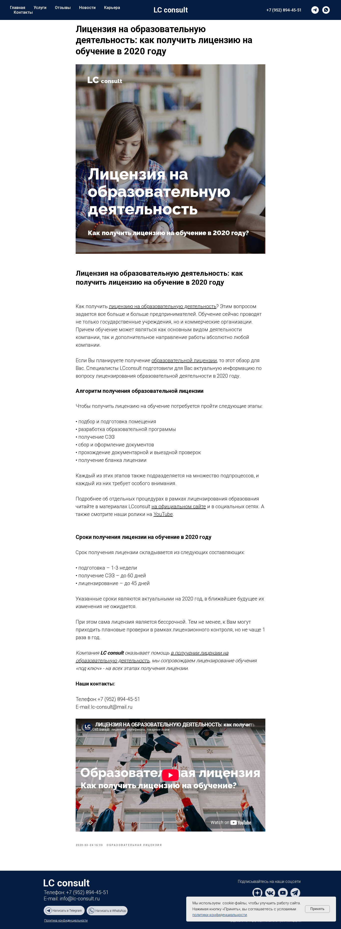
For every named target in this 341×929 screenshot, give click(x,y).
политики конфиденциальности (219, 915)
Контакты (23, 12)
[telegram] (315, 10)
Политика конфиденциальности (66, 920)
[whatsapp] (326, 10)
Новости (87, 7)
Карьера (112, 7)
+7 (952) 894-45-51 (284, 10)
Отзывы (63, 7)
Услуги (40, 7)
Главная (17, 7)
